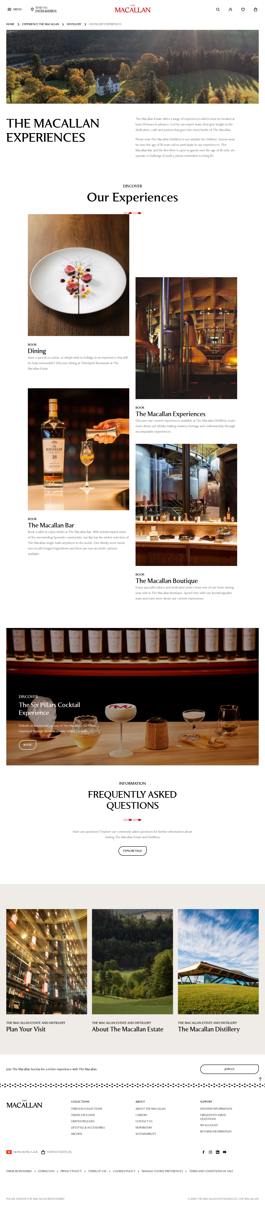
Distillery (74, 24)
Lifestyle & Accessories (88, 1127)
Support (206, 1101)
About (140, 1101)
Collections (80, 1101)
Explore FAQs (132, 851)
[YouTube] (224, 1152)
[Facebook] (203, 1152)
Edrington (46, 1171)
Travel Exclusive (83, 1115)
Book (28, 745)
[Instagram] (210, 1152)
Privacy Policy (71, 1171)
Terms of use (97, 1171)
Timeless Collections (86, 1108)
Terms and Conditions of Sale (211, 1171)
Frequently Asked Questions (213, 1117)
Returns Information (215, 1131)
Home (10, 24)
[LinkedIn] (217, 1152)
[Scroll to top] (260, 1079)
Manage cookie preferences (162, 1171)
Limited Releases (83, 1121)
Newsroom (144, 1127)
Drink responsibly (19, 1171)
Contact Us (144, 1121)
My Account (209, 1125)
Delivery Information (216, 1108)
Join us (229, 1069)
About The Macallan (151, 1108)
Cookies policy (124, 1171)
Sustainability (146, 1134)
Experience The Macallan (40, 24)
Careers (141, 1115)
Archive (76, 1134)
